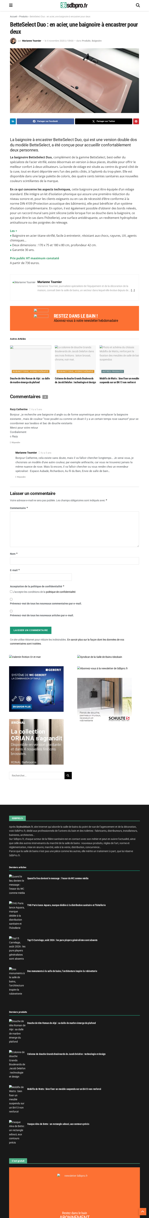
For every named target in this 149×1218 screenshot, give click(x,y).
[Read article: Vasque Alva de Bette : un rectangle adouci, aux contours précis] (17, 1132)
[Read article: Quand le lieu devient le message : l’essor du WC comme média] (17, 885)
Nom (14, 553)
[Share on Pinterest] (136, 121)
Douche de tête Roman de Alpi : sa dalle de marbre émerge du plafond (61, 1023)
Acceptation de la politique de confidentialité (37, 586)
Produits (23, 16)
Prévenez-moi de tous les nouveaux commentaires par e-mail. (46, 603)
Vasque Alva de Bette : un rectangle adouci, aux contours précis (58, 1124)
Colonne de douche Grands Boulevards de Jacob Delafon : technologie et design (66, 1054)
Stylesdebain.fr (24, 826)
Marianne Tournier (31, 40)
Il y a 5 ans (36, 409)
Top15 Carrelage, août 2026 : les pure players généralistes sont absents (62, 940)
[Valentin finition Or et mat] (25, 656)
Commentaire (19, 508)
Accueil (13, 16)
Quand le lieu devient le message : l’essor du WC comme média (57, 878)
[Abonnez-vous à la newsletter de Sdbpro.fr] (108, 668)
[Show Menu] (11, 5)
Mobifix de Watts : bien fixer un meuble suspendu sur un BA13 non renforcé (64, 1089)
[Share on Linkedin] (13, 121)
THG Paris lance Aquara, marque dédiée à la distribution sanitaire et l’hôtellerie (66, 905)
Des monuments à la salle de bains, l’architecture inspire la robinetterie (62, 971)
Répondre (16, 442)
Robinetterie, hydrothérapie (30, 371)
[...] (133, 290)
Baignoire (97, 40)
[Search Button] (138, 5)
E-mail (15, 570)
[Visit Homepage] (74, 5)
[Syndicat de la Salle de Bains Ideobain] (99, 656)
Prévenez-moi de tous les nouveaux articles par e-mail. (42, 615)
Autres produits (112, 371)
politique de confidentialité (60, 591)
